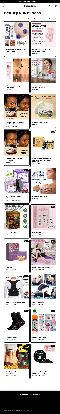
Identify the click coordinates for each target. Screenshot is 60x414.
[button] (3, 6)
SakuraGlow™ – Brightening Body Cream (15, 86)
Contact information (30, 410)
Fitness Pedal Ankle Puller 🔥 (42, 267)
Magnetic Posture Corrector (15, 302)
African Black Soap (12, 233)
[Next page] (34, 384)
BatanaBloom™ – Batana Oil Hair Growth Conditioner (15, 123)
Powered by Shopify (19, 410)
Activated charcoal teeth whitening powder (41, 372)
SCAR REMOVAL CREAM (40, 196)
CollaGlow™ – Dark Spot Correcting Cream (40, 86)
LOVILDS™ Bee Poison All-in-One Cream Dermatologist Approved (42, 160)
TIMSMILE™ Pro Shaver (40, 233)
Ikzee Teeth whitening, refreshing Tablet (13, 197)
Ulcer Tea (9, 267)
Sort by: (30, 19)
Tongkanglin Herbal (39, 337)
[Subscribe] (42, 399)
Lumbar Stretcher (38, 302)
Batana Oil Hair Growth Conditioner (14, 159)
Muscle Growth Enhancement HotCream (16, 372)
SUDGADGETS (11, 410)
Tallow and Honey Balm (40, 122)
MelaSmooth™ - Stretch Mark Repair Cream (16, 50)
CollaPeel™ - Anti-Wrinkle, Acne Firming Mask (41, 50)
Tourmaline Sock (12, 337)
